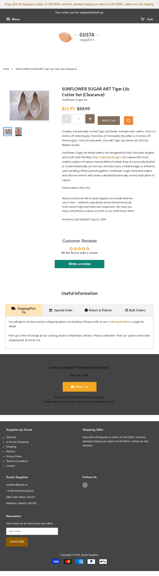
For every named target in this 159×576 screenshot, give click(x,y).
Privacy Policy (14, 456)
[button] (128, 120)
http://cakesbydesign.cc (108, 157)
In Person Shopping (17, 442)
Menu (15, 19)
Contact (10, 466)
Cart (149, 19)
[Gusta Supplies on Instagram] (85, 486)
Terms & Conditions (17, 461)
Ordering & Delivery (120, 322)
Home (6, 69)
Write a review (79, 264)
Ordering (11, 437)
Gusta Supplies (89, 554)
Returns (10, 451)
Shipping (11, 446)
